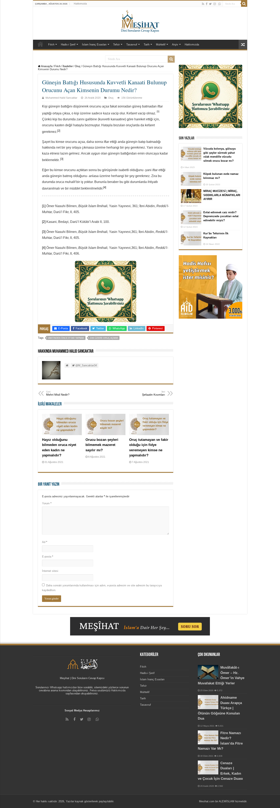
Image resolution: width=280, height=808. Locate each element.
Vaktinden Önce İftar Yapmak (66, 338)
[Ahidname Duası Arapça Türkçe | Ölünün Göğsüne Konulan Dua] (208, 702)
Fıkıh (51, 44)
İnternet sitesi (50, 570)
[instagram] (214, 3)
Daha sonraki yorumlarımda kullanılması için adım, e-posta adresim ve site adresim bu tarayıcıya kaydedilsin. (102, 588)
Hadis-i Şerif (68, 44)
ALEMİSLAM (226, 801)
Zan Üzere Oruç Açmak (104, 338)
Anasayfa (46, 66)
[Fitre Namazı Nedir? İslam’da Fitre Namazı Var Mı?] (208, 737)
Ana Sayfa (40, 44)
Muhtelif (160, 44)
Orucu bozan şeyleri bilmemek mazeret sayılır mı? (101, 445)
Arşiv (175, 44)
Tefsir (116, 44)
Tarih (146, 44)
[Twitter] (210, 3)
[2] (44, 221)
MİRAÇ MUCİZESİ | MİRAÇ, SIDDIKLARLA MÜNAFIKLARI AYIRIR (221, 195)
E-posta (47, 556)
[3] (44, 232)
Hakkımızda (80, 3)
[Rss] (203, 3)
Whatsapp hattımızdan (63, 687)
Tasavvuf (131, 44)
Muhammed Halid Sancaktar (61, 97)
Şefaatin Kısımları (153, 393)
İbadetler (68, 66)
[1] (44, 206)
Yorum (46, 503)
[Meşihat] (140, 20)
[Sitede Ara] (244, 4)
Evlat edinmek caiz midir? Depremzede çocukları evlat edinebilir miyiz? (220, 216)
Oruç (78, 66)
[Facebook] (206, 3)
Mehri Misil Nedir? (57, 393)
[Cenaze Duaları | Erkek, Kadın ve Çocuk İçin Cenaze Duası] (208, 767)
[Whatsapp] (219, 3)
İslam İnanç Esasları (94, 44)
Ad (44, 542)
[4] (44, 247)
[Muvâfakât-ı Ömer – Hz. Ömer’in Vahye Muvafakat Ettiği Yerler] (208, 672)
